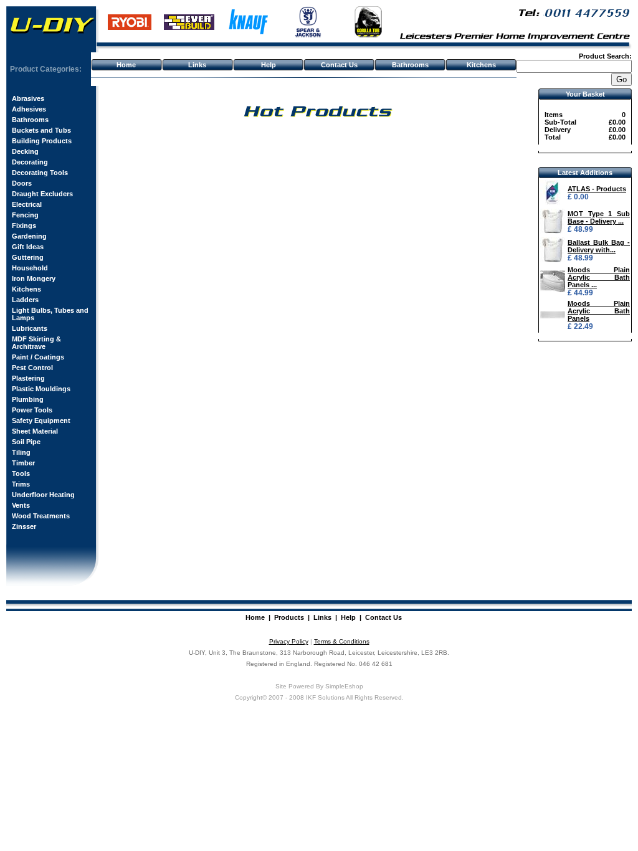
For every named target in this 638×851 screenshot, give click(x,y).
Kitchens (481, 65)
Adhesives (29, 109)
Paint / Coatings (38, 357)
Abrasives (28, 98)
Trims (21, 484)
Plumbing (28, 399)
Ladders (25, 299)
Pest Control (32, 367)
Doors (22, 183)
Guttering (28, 257)
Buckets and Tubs (41, 130)
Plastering (28, 378)
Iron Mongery (33, 278)
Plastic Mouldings (41, 388)
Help (268, 65)
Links (197, 65)
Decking (25, 151)
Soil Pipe (26, 441)
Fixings (24, 225)
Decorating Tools (40, 172)
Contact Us (339, 65)
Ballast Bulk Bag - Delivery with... (599, 246)
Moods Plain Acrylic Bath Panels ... (599, 277)
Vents (21, 505)
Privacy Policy (288, 641)
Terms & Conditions (341, 641)
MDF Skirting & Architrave (36, 342)
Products (289, 617)
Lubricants (29, 328)
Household (30, 268)
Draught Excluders (42, 193)
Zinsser (24, 526)
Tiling (21, 452)
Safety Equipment (41, 420)
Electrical (27, 204)
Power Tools (32, 410)
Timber (23, 463)
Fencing (25, 215)
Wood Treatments (41, 516)
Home (126, 65)
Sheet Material (35, 431)
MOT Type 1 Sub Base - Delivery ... (599, 217)
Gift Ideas (28, 246)
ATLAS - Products (597, 189)
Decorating (30, 162)
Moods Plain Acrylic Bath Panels (599, 311)
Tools (21, 473)
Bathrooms (410, 65)
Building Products (42, 141)
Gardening (29, 236)
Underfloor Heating (43, 494)
